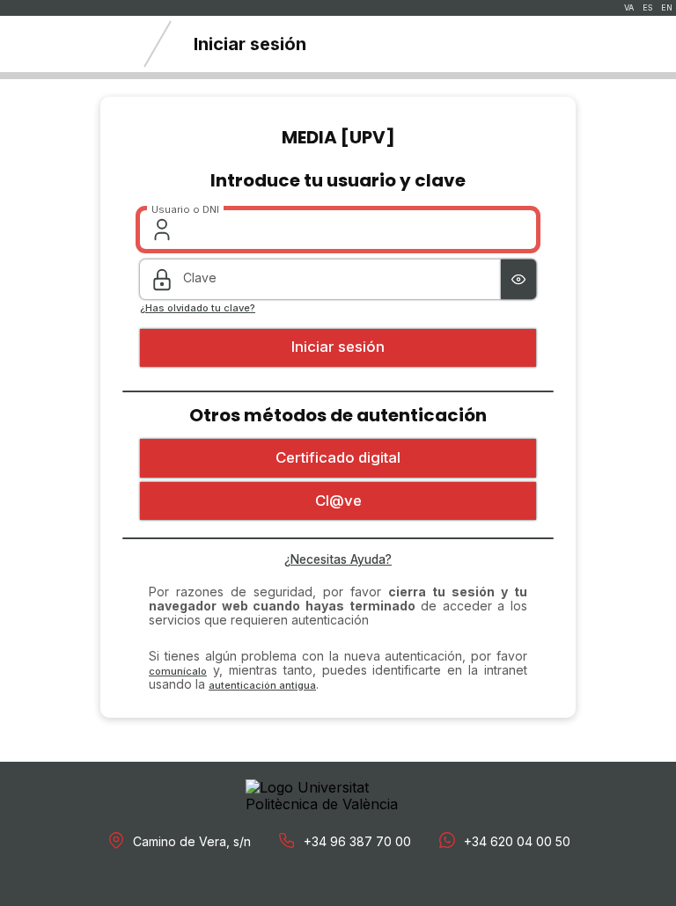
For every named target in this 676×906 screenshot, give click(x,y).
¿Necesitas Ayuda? (338, 559)
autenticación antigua (262, 685)
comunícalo (178, 671)
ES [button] (647, 8)
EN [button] (666, 8)
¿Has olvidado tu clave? (197, 308)
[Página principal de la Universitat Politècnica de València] (61, 44)
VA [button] (629, 8)
